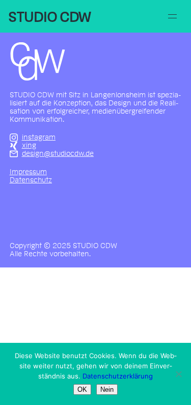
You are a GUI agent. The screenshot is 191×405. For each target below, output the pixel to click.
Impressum (28, 172)
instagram (39, 137)
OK (82, 389)
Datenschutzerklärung (118, 376)
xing (29, 146)
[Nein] (178, 374)
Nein (107, 389)
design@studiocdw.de (58, 154)
